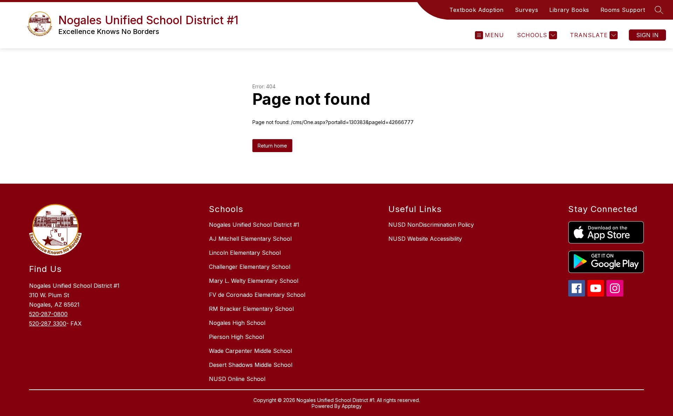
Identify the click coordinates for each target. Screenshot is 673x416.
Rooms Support (622, 9)
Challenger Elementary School (249, 266)
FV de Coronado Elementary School (257, 294)
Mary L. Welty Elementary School (253, 280)
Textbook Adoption (476, 9)
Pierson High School (236, 336)
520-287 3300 (47, 323)
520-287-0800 (48, 314)
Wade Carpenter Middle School (250, 350)
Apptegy (352, 406)
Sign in (647, 35)
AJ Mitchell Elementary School (250, 238)
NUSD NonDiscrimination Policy (431, 224)
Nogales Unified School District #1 (254, 224)
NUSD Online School (237, 378)
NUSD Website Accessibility (425, 238)
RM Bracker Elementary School (251, 308)
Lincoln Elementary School (245, 252)
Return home (272, 146)
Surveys (526, 9)
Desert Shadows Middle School (250, 364)
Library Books (569, 9)
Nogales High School (237, 322)
